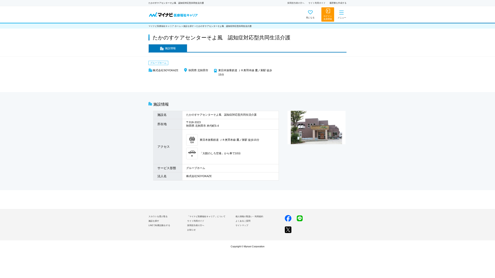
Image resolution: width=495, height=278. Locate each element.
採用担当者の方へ (295, 3)
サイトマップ (242, 225)
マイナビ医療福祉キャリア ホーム (164, 26)
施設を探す (188, 26)
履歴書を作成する (337, 3)
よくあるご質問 (243, 221)
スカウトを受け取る (158, 216)
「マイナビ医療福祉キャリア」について (206, 216)
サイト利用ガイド (316, 3)
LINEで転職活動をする (159, 225)
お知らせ (191, 230)
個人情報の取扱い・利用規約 (249, 216)
